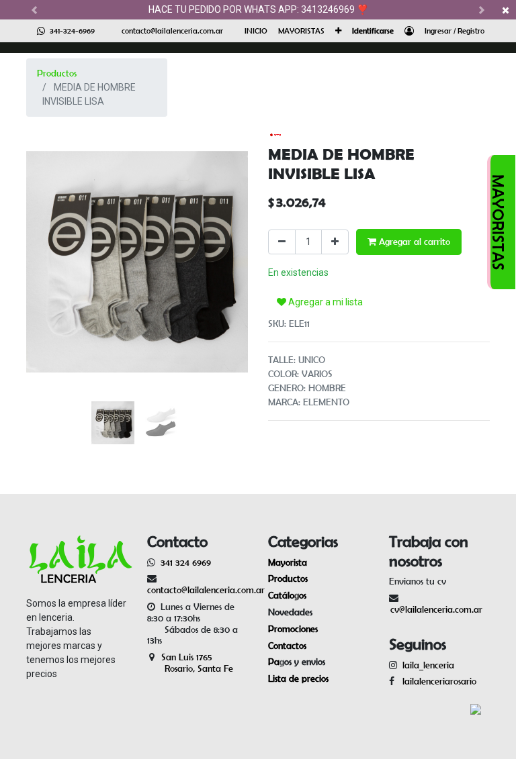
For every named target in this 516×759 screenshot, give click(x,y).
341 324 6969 (186, 562)
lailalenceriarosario (436, 681)
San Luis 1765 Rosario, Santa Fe (190, 663)
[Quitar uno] (282, 242)
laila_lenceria (428, 665)
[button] (338, 30)
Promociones (293, 628)
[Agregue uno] (335, 242)
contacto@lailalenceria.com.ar (172, 30)
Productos (57, 73)
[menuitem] (256, 30)
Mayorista (287, 562)
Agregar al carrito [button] (413, 241)
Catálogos (287, 595)
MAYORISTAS (498, 222)
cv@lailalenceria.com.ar (436, 609)
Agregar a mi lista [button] (324, 302)
